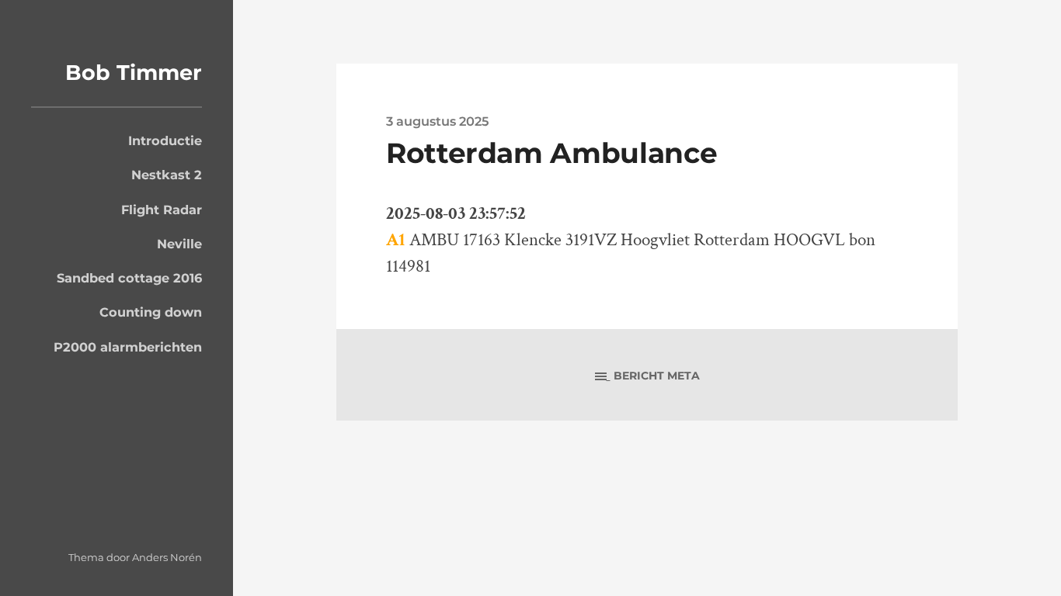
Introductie (165, 140)
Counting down (150, 312)
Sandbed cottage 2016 (129, 278)
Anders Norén (167, 557)
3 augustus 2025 (437, 121)
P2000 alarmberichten (128, 347)
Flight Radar (161, 209)
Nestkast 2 (166, 174)
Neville (179, 243)
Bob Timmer (133, 72)
